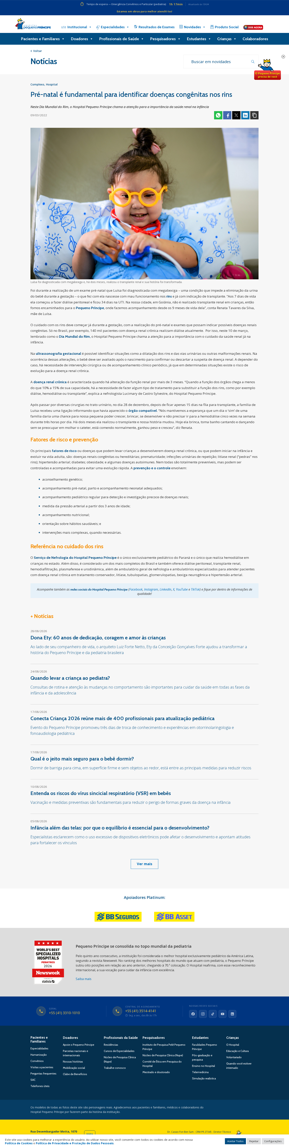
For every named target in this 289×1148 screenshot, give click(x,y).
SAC (33, 1080)
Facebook (227, 115)
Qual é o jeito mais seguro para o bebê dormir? (82, 759)
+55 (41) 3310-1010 (64, 1013)
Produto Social (227, 27)
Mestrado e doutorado (156, 1072)
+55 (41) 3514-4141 (140, 1011)
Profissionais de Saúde (119, 38)
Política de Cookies (19, 1143)
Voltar (37, 51)
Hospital (52, 84)
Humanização (38, 1054)
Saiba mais (83, 979)
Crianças (224, 38)
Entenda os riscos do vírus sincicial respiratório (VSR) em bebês (100, 793)
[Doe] (253, 27)
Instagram (151, 589)
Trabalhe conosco (115, 1068)
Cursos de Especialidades (119, 1051)
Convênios (37, 1061)
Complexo (37, 84)
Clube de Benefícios (75, 1074)
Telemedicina (200, 1072)
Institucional (77, 27)
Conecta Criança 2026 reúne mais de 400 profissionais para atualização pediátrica (122, 718)
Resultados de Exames (157, 27)
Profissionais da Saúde (121, 1038)
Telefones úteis (40, 1086)
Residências (111, 1044)
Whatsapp (218, 115)
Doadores (79, 38)
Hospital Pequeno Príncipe (33, 24)
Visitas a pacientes (41, 1067)
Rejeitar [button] (254, 1141)
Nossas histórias (73, 1061)
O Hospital (232, 1044)
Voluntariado (234, 1057)
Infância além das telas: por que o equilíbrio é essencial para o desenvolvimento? (119, 828)
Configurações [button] (273, 1141)
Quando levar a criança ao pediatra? (70, 678)
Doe (267, 69)
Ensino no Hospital (203, 1066)
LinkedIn (165, 589)
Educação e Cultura (237, 1051)
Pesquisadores (163, 38)
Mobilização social (74, 1068)
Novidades (192, 27)
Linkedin (245, 115)
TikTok (195, 589)
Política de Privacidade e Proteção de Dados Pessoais (75, 1143)
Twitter (236, 115)
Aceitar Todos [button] (235, 1141)
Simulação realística (204, 1078)
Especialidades (113, 27)
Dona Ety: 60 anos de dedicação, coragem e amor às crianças (98, 637)
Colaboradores (255, 38)
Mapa (90, 1134)
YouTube (182, 589)
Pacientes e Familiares (40, 38)
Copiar (254, 115)
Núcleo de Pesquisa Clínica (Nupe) (163, 1055)
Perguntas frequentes (43, 1073)
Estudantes (196, 38)
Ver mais (144, 863)
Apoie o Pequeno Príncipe (78, 1044)
